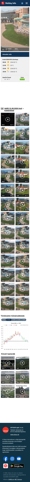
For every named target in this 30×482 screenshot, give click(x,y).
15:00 (18, 319)
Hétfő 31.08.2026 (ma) (13, 108)
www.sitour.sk (14, 434)
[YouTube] (18, 459)
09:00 (8, 319)
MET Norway (18, 479)
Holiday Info (6, 2)
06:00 (3, 319)
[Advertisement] (15, 94)
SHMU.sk (11, 479)
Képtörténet (9, 110)
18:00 (23, 319)
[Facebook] (5, 459)
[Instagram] (12, 459)
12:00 (13, 319)
